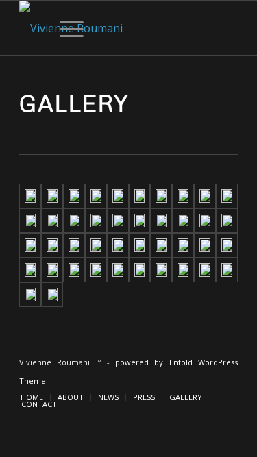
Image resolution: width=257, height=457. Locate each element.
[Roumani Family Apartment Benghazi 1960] (52, 245)
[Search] (32, 28)
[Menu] (65, 28)
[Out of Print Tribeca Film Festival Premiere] (118, 196)
